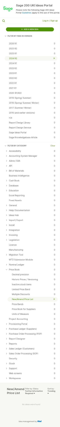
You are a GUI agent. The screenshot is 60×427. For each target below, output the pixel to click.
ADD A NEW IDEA (30, 29)
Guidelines (26, 12)
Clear (53, 146)
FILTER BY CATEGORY (17, 146)
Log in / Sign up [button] (50, 20)
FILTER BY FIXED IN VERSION (20, 36)
